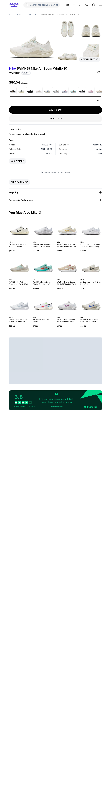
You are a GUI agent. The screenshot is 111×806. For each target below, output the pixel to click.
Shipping (14, 192)
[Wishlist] (87, 5)
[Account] (80, 4)
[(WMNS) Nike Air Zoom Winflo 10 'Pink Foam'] (90, 90)
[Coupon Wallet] (74, 4)
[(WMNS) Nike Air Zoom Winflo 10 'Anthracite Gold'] (13, 90)
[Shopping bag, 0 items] (93, 5)
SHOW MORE (17, 161)
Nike (11, 14)
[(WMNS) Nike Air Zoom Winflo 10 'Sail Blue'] (47, 90)
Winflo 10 (32, 14)
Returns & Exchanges (21, 200)
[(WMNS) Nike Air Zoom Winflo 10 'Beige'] (21, 90)
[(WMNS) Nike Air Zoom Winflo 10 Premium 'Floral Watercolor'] (64, 90)
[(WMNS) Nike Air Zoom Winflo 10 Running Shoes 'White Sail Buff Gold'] (67, 227)
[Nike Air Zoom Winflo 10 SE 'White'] (43, 303)
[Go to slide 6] (22, 277)
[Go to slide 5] (21, 277)
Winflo (20, 14)
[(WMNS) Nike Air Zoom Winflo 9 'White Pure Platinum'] (20, 303)
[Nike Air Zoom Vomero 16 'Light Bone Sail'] (91, 265)
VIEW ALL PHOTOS (89, 59)
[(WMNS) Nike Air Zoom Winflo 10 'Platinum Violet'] (39, 90)
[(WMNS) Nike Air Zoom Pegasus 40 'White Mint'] (20, 265)
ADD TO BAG (55, 110)
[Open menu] (100, 5)
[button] (40, 212)
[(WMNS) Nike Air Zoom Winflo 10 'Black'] (30, 90)
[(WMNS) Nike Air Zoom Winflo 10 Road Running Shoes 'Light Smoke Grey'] (56, 90)
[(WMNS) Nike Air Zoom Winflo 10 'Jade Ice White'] (73, 90)
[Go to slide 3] (90, 277)
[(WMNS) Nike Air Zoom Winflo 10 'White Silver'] (43, 227)
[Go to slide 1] (64, 277)
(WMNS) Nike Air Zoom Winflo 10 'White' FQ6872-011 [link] (62, 14)
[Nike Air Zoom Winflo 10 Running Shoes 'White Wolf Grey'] (91, 227)
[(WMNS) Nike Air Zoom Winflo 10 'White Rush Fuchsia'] (67, 303)
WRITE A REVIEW (19, 182)
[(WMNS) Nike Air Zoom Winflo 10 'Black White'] (82, 90)
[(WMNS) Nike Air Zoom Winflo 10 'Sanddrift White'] (99, 90)
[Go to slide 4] (20, 277)
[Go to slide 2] (89, 277)
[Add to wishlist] (98, 72)
